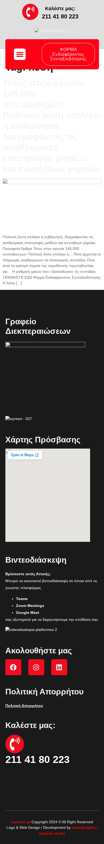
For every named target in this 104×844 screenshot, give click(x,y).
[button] (20, 54)
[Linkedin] (59, 667)
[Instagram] (36, 667)
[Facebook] (13, 667)
